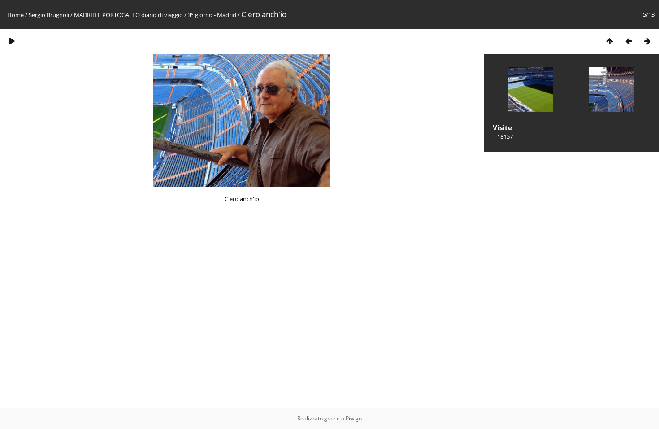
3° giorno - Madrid (212, 15)
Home (15, 15)
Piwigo (354, 418)
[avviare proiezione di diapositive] (11, 41)
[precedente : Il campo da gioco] (628, 41)
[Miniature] (609, 41)
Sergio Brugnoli (49, 15)
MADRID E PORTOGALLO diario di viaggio (128, 15)
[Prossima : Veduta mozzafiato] (647, 41)
